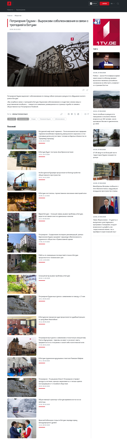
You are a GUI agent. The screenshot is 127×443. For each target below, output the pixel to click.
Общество (12, 119)
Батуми (33, 119)
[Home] (9, 4)
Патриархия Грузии (45, 119)
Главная (9, 15)
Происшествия (23, 119)
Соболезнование (60, 119)
